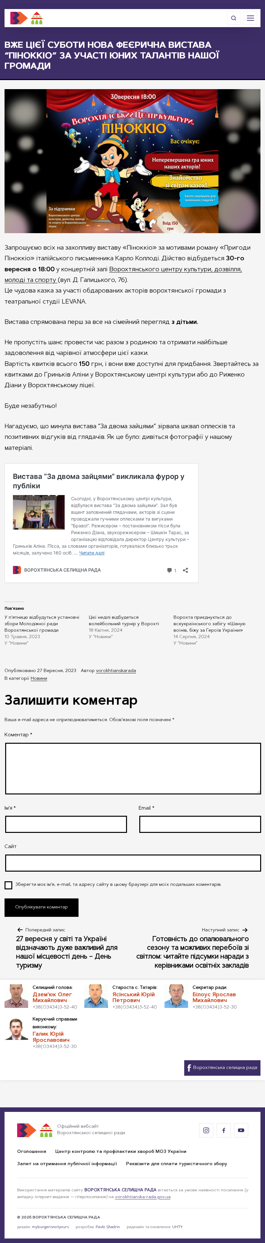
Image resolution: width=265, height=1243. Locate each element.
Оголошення (31, 1152)
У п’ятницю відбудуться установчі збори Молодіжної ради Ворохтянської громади (42, 624)
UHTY (177, 1227)
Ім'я (10, 808)
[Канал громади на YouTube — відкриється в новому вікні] (241, 1130)
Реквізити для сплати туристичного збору (176, 1164)
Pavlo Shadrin (108, 1227)
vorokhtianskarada (116, 671)
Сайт (10, 846)
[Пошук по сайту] (233, 18)
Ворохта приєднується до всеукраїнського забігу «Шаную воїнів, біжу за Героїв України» (210, 624)
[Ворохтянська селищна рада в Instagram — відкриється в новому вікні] (206, 1130)
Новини (39, 679)
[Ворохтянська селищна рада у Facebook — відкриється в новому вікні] (224, 1130)
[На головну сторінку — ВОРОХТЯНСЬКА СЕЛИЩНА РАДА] (26, 18)
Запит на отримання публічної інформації (67, 1164)
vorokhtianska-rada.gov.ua (143, 1197)
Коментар (18, 735)
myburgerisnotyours (50, 1227)
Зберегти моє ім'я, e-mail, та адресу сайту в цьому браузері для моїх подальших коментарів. (119, 885)
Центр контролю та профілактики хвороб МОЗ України (120, 1152)
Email (146, 808)
